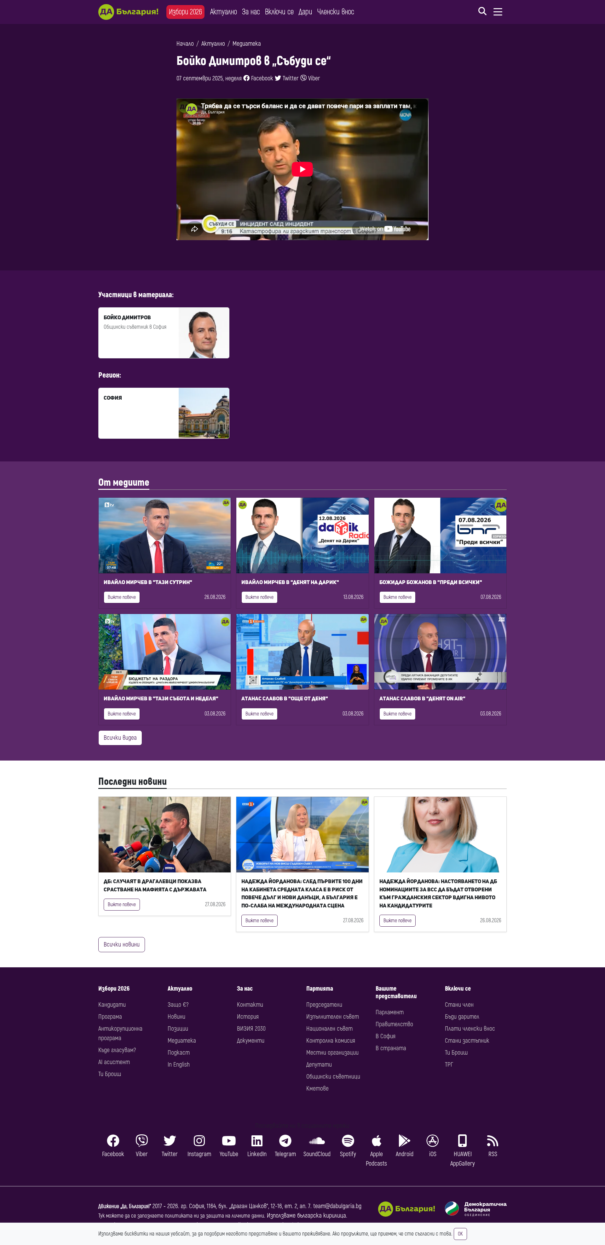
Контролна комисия (330, 1041)
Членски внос (335, 11)
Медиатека (247, 44)
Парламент (390, 1012)
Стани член (459, 1005)
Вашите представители (396, 992)
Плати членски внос (470, 1029)
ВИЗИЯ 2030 (251, 1029)
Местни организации (332, 1053)
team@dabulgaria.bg (337, 1206)
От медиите (123, 482)
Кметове (317, 1088)
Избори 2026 (185, 11)
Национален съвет (329, 1029)
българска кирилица (321, 1215)
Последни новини (132, 781)
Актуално (223, 11)
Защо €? (178, 1005)
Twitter (290, 78)
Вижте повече (122, 597)
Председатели (324, 1005)
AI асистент (114, 1062)
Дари (305, 11)
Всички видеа (120, 738)
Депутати (319, 1064)
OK (460, 1234)
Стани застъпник (467, 1041)
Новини (176, 1017)
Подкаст (179, 1053)
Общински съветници (333, 1076)
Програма (110, 1017)
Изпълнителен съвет (332, 1017)
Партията (319, 989)
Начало (185, 44)
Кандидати (112, 1005)
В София (385, 1036)
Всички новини (122, 944)
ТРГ (449, 1064)
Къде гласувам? (117, 1050)
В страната (391, 1048)
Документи (250, 1041)
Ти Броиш (109, 1074)
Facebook (261, 78)
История (248, 1017)
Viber (313, 78)
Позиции (178, 1029)
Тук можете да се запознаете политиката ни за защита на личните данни (181, 1216)
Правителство (394, 1024)
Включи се (279, 11)
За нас (251, 11)
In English (179, 1064)
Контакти (250, 1005)
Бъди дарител (462, 1017)
